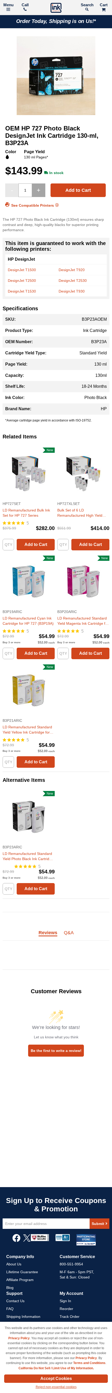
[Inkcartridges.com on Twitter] (27, 1241)
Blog (10, 1287)
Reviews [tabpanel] (48, 933)
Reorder (66, 1309)
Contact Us (15, 1301)
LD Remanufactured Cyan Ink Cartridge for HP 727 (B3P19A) (28, 621)
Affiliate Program (20, 1280)
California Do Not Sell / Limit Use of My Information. (56, 1368)
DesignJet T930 (72, 291)
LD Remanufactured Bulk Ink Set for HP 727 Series (26, 512)
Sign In (65, 1301)
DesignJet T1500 (22, 270)
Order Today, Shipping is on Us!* (56, 21)
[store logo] (56, 8)
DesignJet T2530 (73, 280)
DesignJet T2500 (22, 280)
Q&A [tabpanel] (69, 933)
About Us (13, 1264)
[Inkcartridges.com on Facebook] (16, 1241)
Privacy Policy (19, 1338)
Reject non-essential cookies (56, 1387)
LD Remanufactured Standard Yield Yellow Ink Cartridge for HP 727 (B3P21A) (27, 730)
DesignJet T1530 (22, 291)
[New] (29, 498)
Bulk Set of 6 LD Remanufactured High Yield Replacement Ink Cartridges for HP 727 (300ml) (83, 513)
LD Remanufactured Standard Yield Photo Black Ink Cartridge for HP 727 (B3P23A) (28, 856)
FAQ (10, 1309)
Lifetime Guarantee (22, 1272)
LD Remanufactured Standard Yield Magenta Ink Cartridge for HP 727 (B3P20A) (83, 621)
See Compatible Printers (32, 205)
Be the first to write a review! (56, 1051)
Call (25, 5)
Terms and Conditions (89, 1363)
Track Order (69, 1316)
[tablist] (56, 936)
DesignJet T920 (72, 270)
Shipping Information (23, 1316)
